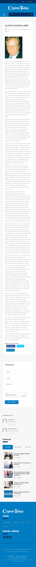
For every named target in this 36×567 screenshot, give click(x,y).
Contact (24, 558)
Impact (16, 522)
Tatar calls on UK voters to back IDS (22, 463)
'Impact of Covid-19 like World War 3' (21, 483)
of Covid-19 (7, 522)
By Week (7, 447)
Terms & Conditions (14, 558)
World (22, 522)
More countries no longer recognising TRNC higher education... (22, 473)
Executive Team (23, 556)
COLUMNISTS (11, 556)
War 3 (5, 526)
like (29, 522)
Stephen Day (26, 29)
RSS (17, 556)
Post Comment (12, 402)
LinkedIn (11, 350)
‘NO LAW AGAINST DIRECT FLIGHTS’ (22, 454)
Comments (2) (8, 415)
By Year (28, 447)
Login (23, 1)
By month (18, 447)
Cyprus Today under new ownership (22, 492)
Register (30, 1)
